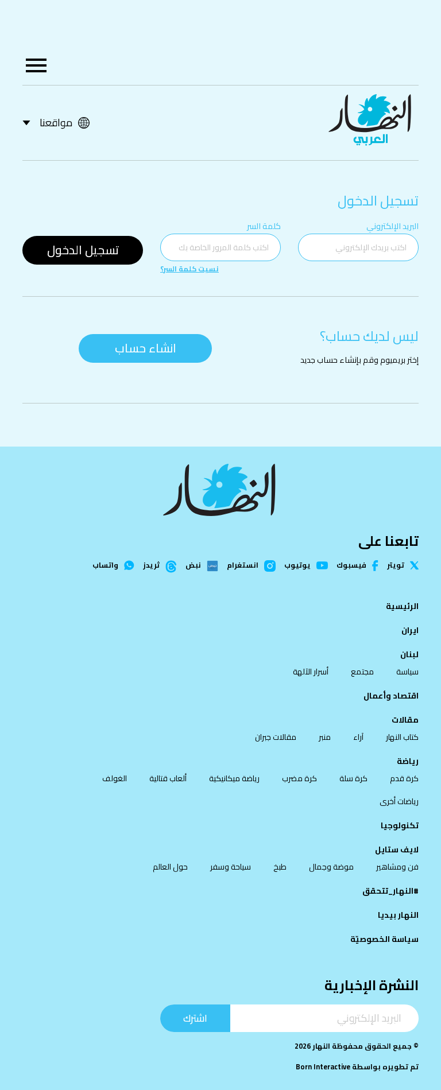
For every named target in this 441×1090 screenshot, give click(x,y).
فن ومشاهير (397, 866)
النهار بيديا (398, 914)
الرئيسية (402, 606)
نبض (193, 566)
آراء (358, 737)
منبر (325, 737)
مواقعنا (56, 122)
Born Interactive (323, 1066)
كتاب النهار (402, 737)
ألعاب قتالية (168, 778)
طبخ (280, 866)
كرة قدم (404, 778)
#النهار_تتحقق (390, 890)
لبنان (409, 654)
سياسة (407, 671)
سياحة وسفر (230, 866)
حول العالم (170, 866)
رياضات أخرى (399, 801)
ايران (410, 630)
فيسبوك (351, 565)
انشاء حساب (145, 348)
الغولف (114, 778)
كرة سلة (353, 778)
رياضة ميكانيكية (234, 778)
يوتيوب (297, 565)
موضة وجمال (331, 866)
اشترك (195, 1017)
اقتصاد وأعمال (391, 695)
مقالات (405, 719)
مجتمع (362, 671)
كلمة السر (264, 226)
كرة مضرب (299, 778)
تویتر (395, 565)
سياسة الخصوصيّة (384, 939)
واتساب (105, 565)
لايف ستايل (397, 849)
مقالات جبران (275, 737)
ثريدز (151, 566)
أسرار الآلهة (310, 671)
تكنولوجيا (400, 825)
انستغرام (242, 566)
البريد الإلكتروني (392, 226)
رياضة (408, 761)
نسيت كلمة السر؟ (189, 269)
